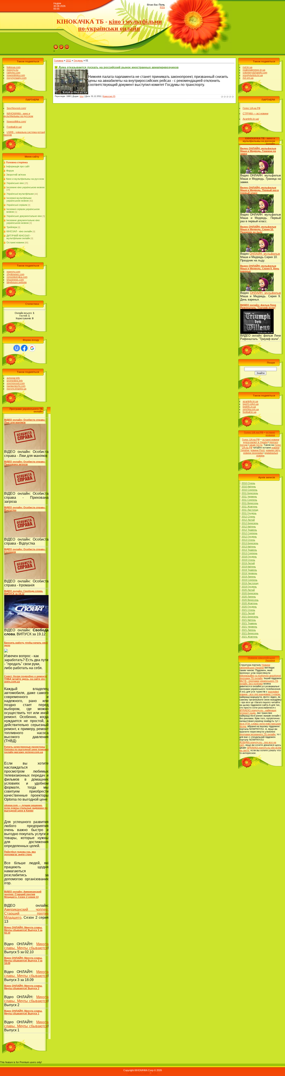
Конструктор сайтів (138, 1073)
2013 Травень (249, 550)
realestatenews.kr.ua (254, 70)
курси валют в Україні (255, 442)
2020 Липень (249, 596)
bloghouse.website (17, 282)
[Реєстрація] (61, 46)
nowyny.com (13, 271)
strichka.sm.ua (251, 409)
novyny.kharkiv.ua (16, 388)
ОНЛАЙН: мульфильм (265, 253)
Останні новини (15, 242)
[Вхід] (67, 46)
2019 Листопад (250, 583)
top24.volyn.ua (251, 404)
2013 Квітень (249, 546)
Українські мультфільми (20, 193)
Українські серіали (16, 205)
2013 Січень (248, 540)
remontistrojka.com (17, 277)
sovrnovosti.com (16, 383)
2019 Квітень (249, 566)
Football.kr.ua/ (14, 126)
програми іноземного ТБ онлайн (257, 734)
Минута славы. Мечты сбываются (26, 946)
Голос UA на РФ (251, 108)
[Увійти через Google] (32, 348)
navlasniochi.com (16, 386)
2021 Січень (248, 610)
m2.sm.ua (248, 78)
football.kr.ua (249, 412)
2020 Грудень (249, 606)
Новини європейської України (254, 666)
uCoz (154, 1073)
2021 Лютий (248, 613)
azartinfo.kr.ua (250, 401)
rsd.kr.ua (247, 67)
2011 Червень (249, 496)
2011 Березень (250, 493)
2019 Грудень (249, 586)
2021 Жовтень (250, 636)
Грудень (78, 60)
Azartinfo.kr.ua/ (251, 118)
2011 (68, 60)
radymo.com (13, 72)
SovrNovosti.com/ (16, 108)
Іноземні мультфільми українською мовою (18, 199)
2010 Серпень (249, 490)
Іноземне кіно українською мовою (25, 187)
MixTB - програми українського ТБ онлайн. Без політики (258, 682)
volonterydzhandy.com (255, 72)
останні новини (270, 433)
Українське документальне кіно (24, 216)
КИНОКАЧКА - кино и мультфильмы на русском (18, 114)
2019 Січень (248, 560)
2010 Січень (248, 483)
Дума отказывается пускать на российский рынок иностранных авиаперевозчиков (119, 67)
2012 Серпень (249, 533)
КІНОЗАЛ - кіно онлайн (19, 231)
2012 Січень (248, 516)
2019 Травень (249, 570)
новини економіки (253, 453)
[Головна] (55, 46)
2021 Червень (249, 626)
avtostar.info (13, 378)
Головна (58, 60)
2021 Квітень (249, 620)
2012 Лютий (248, 520)
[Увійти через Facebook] (24, 348)
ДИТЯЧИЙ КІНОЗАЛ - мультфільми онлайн (18, 237)
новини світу (273, 450)
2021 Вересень (250, 633)
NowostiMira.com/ (16, 121)
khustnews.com (15, 279)
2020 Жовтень (250, 603)
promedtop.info (15, 380)
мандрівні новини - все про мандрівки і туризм (259, 693)
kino (81, 96)
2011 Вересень (250, 503)
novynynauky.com (16, 78)
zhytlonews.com (15, 274)
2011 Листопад (250, 510)
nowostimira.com (16, 75)
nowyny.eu (12, 70)
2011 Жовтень (249, 506)
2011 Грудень (249, 513)
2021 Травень (249, 623)
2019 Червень (249, 573)
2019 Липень (249, 576)
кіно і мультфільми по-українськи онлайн (120, 25)
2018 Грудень (249, 556)
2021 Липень (249, 630)
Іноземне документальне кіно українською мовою (23, 221)
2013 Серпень (249, 553)
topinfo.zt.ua (249, 406)
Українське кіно (15, 183)
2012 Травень (249, 530)
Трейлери (11, 227)
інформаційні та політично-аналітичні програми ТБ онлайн (260, 677)
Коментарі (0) (109, 96)
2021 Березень (250, 616)
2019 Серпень (249, 580)
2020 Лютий (248, 590)
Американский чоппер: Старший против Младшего (26, 913)
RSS (162, 7)
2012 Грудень (249, 536)
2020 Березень (250, 593)
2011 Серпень (249, 500)
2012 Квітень (249, 526)
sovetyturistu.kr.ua (253, 75)
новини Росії (257, 450)
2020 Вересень (250, 600)
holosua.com (13, 67)
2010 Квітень (249, 486)
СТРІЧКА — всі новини (255, 113)
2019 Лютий (248, 563)
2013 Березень (250, 543)
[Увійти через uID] (16, 348)
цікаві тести (255, 445)
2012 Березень (250, 523)
